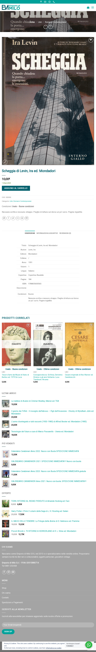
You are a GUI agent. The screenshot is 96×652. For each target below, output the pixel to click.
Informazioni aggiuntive (47, 233)
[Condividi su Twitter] (13, 218)
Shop (4, 588)
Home (32, 22)
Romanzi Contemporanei (55, 22)
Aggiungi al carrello (16, 188)
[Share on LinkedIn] (27, 218)
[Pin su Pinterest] (22, 218)
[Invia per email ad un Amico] (18, 218)
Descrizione (30, 233)
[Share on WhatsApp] (4, 218)
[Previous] (2, 355)
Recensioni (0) (65, 233)
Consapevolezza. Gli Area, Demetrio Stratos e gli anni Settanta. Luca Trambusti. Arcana (47, 377)
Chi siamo (6, 593)
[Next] (94, 355)
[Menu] (92, 7)
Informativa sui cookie (53, 648)
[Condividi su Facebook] (9, 218)
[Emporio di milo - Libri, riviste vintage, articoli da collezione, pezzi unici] (14, 7)
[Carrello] (88, 7)
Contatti (5, 597)
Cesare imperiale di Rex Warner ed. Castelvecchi (79, 376)
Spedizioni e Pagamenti (12, 602)
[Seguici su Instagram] (9, 572)
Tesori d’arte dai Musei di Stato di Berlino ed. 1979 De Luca (15, 376)
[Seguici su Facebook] (4, 572)
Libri (40, 22)
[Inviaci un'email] (13, 572)
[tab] (30, 233)
